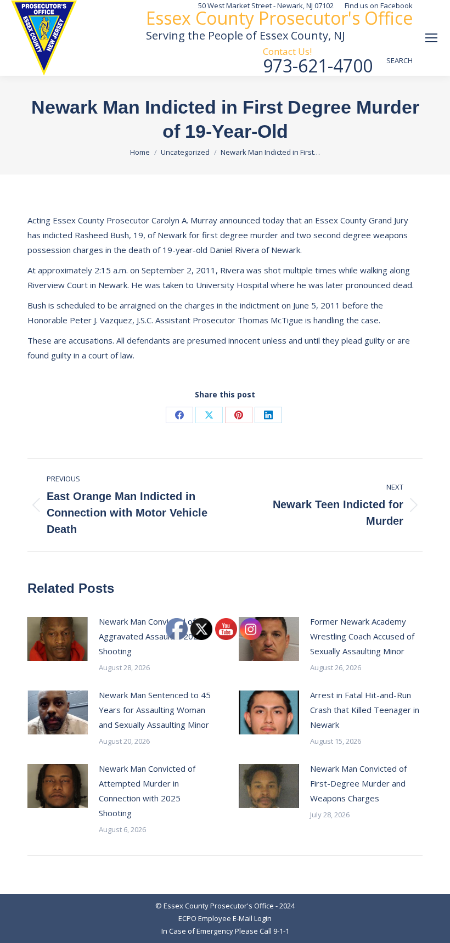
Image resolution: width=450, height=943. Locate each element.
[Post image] (57, 639)
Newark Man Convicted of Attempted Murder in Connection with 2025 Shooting (147, 790)
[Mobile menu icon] (431, 38)
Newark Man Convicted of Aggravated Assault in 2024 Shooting (151, 636)
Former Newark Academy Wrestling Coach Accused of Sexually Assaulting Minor (362, 636)
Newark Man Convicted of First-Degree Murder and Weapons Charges (358, 783)
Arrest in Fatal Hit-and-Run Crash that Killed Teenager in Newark (364, 709)
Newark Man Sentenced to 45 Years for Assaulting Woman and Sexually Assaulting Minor (155, 709)
